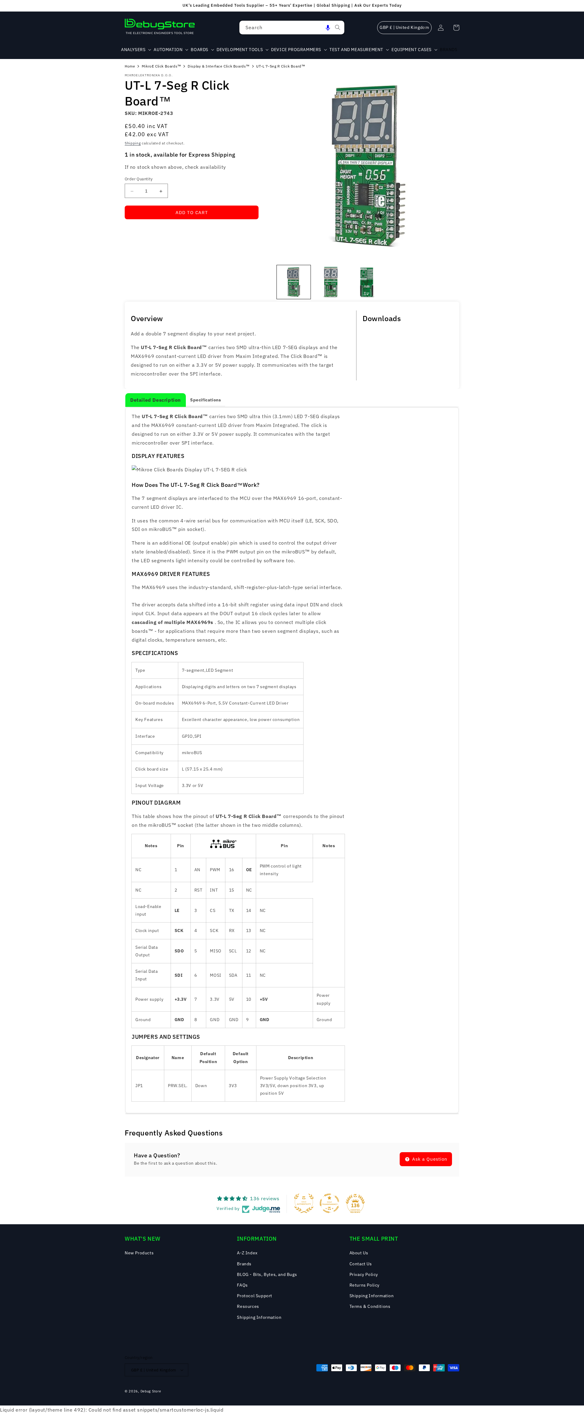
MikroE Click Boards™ (161, 66)
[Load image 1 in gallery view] (294, 282)
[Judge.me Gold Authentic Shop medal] (304, 1203)
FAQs (242, 1285)
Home (130, 66)
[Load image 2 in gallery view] (330, 282)
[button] (327, 27)
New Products (139, 1253)
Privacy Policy (363, 1274)
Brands (244, 1264)
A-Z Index (247, 1253)
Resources (248, 1306)
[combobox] (291, 27)
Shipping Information (259, 1317)
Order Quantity (139, 179)
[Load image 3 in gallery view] (367, 282)
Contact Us (360, 1264)
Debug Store (151, 1391)
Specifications (205, 400)
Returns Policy (364, 1285)
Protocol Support (254, 1295)
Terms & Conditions (370, 1306)
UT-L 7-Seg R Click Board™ (280, 66)
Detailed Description (155, 400)
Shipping (133, 143)
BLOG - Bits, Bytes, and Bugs (267, 1274)
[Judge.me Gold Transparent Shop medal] (329, 1203)
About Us (358, 1253)
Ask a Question (429, 1159)
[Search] (337, 27)
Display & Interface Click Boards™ (219, 66)
